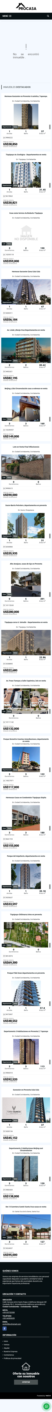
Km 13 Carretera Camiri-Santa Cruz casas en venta (26, 1207)
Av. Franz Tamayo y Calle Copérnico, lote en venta (26, 681)
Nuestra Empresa (10, 1351)
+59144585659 (9, 1318)
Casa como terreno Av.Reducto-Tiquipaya (26, 213)
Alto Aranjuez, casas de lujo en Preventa (26, 564)
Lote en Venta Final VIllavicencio (26, 447)
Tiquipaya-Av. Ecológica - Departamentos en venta (26, 155)
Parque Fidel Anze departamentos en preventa (26, 973)
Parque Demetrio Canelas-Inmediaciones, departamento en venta (26, 740)
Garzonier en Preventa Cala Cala (26, 1090)
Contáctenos (9, 1355)
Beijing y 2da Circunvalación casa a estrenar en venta (26, 389)
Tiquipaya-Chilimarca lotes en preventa (26, 915)
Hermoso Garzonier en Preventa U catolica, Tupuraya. (26, 96)
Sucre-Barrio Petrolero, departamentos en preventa (26, 505)
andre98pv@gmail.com (12, 1324)
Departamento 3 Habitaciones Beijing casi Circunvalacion (26, 1149)
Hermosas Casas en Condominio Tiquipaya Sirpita (26, 798)
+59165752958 (9, 1312)
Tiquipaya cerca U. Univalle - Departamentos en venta (26, 622)
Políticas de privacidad (12, 1358)
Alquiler (7, 1348)
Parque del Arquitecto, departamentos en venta (26, 856)
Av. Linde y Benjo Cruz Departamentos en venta (26, 330)
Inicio (6, 1341)
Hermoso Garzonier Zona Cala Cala (26, 272)
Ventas (6, 1345)
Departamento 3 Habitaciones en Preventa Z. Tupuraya (26, 1031)
